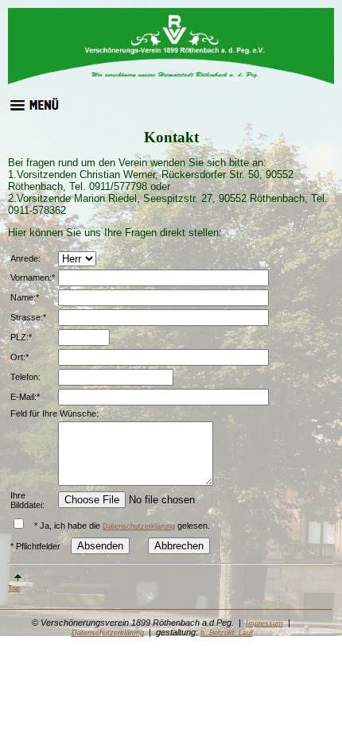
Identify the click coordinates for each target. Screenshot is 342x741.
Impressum (264, 623)
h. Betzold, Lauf (226, 633)
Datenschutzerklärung (139, 526)
